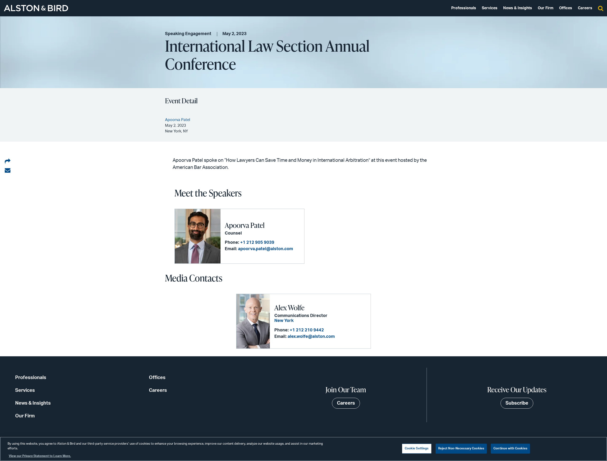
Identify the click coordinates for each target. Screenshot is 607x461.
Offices (565, 8)
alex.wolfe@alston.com (311, 336)
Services (489, 8)
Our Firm (545, 8)
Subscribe (517, 403)
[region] (303, 449)
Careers (585, 8)
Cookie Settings (417, 448)
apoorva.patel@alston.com (265, 249)
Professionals (463, 8)
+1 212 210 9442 (307, 330)
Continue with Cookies (510, 448)
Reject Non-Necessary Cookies (461, 448)
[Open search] (600, 8)
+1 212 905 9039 (257, 242)
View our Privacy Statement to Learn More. (40, 456)
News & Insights (517, 8)
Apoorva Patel (245, 225)
